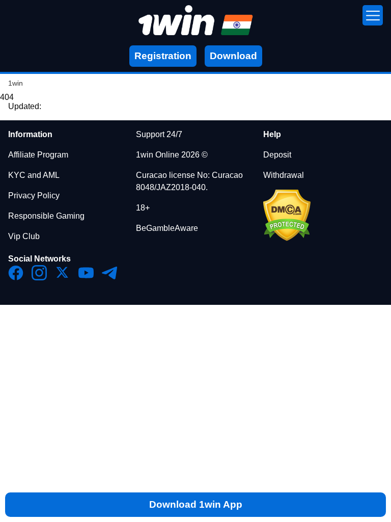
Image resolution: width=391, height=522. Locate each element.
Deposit (277, 154)
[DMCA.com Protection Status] (287, 238)
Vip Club (24, 236)
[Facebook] (15, 272)
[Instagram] (39, 272)
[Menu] (372, 15)
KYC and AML (34, 175)
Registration (162, 55)
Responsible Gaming (46, 216)
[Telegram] (109, 272)
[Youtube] (86, 272)
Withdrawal (283, 175)
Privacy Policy (34, 195)
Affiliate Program (38, 154)
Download (233, 55)
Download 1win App (195, 504)
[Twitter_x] (62, 272)
